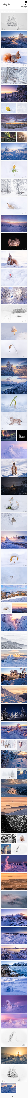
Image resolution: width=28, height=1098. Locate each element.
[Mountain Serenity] (14, 450)
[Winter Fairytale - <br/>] (14, 313)
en (25, 4)
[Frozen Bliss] (14, 151)
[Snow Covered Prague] (14, 486)
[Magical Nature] (14, 824)
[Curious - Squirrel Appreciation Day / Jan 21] (14, 468)
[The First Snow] (14, 730)
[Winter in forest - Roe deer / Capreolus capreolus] (8, 745)
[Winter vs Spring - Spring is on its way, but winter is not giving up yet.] (8, 108)
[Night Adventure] (14, 712)
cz (23, 4)
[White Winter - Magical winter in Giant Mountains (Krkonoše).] (19, 849)
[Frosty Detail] (22, 108)
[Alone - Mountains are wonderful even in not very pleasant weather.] (14, 1073)
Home (2, 11)
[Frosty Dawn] (14, 540)
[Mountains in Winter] (14, 39)
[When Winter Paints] (14, 241)
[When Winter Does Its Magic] (14, 277)
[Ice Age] (14, 504)
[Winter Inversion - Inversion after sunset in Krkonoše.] (14, 935)
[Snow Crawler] (14, 576)
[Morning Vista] (14, 122)
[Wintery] (14, 640)
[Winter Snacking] (14, 259)
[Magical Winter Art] (22, 435)
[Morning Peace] (14, 622)
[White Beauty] (14, 187)
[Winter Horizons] (14, 806)
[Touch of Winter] (14, 349)
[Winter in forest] (14, 522)
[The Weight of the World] (14, 205)
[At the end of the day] (14, 93)
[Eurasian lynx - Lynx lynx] (14, 421)
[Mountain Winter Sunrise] (14, 658)
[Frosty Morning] (22, 137)
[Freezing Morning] (22, 745)
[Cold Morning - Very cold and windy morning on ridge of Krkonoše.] (14, 986)
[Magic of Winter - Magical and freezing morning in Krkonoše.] (14, 952)
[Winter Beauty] (8, 838)
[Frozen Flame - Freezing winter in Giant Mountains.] (6, 849)
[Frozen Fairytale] (14, 75)
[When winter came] (6, 608)
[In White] (22, 838)
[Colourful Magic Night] (8, 137)
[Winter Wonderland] (22, 773)
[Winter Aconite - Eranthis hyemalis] (14, 169)
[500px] (26, 7)
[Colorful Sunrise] (14, 223)
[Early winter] (14, 593)
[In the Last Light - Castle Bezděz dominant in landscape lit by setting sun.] (14, 881)
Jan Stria (8, 1096)
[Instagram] (24, 7)
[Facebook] (22, 7)
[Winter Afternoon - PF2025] (14, 295)
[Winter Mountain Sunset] (19, 608)
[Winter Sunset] (14, 759)
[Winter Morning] (14, 676)
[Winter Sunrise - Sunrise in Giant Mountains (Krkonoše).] (14, 788)
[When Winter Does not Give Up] (8, 773)
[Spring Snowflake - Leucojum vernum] (14, 403)
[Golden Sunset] (14, 694)
